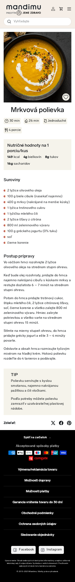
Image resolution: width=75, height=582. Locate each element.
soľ (9, 237)
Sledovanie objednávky (37, 535)
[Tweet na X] (53, 423)
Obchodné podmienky (37, 513)
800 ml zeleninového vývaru (28, 225)
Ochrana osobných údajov (37, 524)
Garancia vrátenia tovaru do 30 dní (37, 502)
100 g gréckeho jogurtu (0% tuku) (32, 231)
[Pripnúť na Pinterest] (69, 423)
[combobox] (37, 22)
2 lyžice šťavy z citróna (24, 219)
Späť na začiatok (36, 437)
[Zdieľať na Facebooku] (61, 423)
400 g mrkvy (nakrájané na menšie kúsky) (38, 202)
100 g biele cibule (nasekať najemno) (34, 196)
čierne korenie (18, 243)
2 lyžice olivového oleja (24, 190)
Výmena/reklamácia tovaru (37, 469)
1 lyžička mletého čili (22, 214)
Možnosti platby (37, 491)
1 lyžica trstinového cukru (26, 208)
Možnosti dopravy (37, 480)
